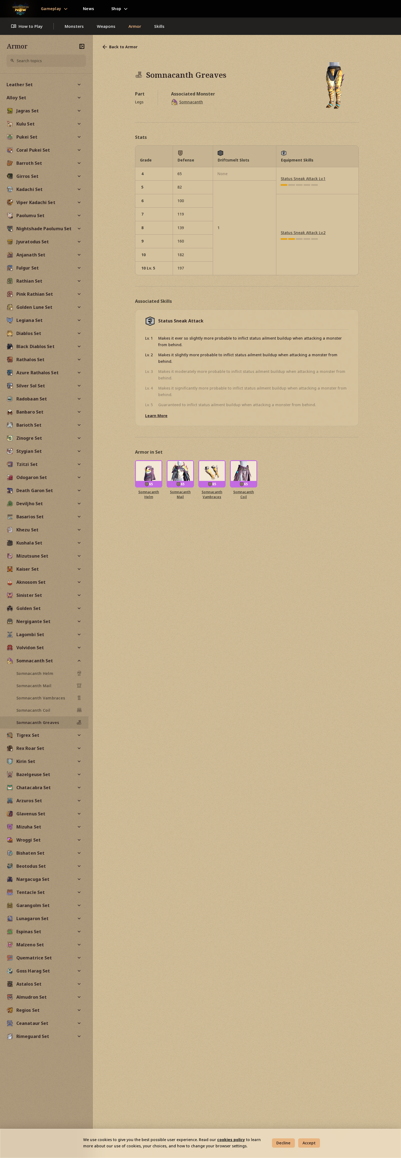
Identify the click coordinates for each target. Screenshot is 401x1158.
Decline (283, 1142)
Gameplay (51, 8)
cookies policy (231, 1139)
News (88, 8)
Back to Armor (123, 46)
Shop (116, 8)
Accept (309, 1142)
